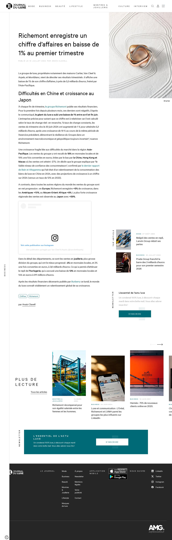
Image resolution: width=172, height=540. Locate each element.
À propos (79, 471)
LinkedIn (159, 471)
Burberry (75, 281)
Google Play (117, 477)
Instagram (160, 481)
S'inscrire (135, 314)
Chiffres (23, 296)
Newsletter (79, 476)
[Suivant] (160, 344)
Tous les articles (39, 391)
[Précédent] (153, 344)
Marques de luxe (65, 504)
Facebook (160, 487)
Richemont (33, 296)
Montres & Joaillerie (100, 6)
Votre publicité (78, 491)
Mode (31, 6)
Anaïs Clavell (59, 61)
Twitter (158, 476)
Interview (141, 6)
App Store (117, 471)
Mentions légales (79, 483)
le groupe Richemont (56, 106)
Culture (124, 6)
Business (45, 6)
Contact (78, 497)
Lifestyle (76, 6)
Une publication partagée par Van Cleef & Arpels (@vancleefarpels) (54, 250)
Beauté (60, 6)
